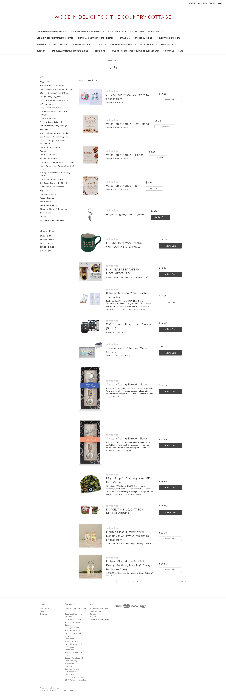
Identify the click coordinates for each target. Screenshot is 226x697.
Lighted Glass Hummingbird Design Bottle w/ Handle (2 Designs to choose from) (129, 565)
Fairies (43, 151)
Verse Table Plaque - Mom (123, 185)
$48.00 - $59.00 (47, 251)
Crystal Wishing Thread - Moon (126, 384)
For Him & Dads (47, 155)
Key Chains (45, 190)
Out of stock (165, 127)
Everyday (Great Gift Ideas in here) (95, 38)
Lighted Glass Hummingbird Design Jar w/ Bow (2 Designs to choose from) (127, 535)
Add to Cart (160, 217)
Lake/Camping (147, 44)
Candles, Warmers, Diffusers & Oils (70, 51)
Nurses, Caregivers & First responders (52, 142)
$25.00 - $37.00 (47, 243)
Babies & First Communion (52, 85)
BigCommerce (54, 688)
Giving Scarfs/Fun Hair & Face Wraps (57, 162)
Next (182, 581)
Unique (43, 216)
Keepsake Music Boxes (50, 108)
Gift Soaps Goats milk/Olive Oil (54, 183)
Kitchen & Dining (143, 38)
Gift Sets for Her (47, 104)
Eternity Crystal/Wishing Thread (54, 93)
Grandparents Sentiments (52, 186)
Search (192, 3)
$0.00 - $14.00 (46, 236)
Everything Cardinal (169, 38)
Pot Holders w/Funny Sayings (53, 126)
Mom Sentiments (48, 194)
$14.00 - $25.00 (47, 239)
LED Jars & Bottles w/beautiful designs (54, 113)
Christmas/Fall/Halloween (50, 31)
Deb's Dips (100, 51)
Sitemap (43, 614)
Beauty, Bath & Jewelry (122, 44)
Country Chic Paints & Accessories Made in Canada (134, 31)
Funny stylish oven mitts (51, 179)
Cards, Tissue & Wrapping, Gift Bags (56, 89)
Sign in (201, 3)
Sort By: (82, 80)
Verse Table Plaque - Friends (124, 154)
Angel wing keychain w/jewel (125, 214)
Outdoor (41, 51)
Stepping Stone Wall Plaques (53, 209)
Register (211, 3)
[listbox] (94, 80)
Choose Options (170, 100)
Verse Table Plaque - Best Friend (127, 123)
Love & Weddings (48, 118)
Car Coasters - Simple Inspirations (56, 137)
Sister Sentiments (48, 205)
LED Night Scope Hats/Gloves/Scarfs (55, 38)
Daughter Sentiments (50, 147)
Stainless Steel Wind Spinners (86, 31)
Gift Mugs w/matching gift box (54, 100)
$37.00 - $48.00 (47, 247)
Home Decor (167, 44)
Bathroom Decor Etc (81, 44)
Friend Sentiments (48, 158)
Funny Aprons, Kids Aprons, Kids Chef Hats (57, 167)
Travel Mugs (45, 213)
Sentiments (45, 201)
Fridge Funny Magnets (50, 96)
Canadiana (125, 38)
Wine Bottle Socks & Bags (52, 220)
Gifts (101, 44)
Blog (180, 51)
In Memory (42, 44)
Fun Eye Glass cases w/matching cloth (55, 174)
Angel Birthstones (48, 82)
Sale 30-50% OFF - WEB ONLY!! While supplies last (135, 51)
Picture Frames (47, 198)
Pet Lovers (59, 44)
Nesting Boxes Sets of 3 (51, 122)
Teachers (44, 129)
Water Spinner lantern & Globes (54, 133)
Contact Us (168, 51)
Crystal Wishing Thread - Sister (126, 438)
